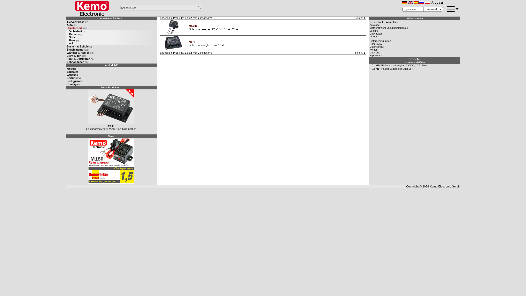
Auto (72, 25)
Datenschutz (377, 46)
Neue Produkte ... (111, 87)
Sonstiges (73, 84)
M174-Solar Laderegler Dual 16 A (394, 68)
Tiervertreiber (77, 21)
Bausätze (72, 71)
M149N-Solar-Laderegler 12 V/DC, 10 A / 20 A (401, 65)
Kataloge (375, 25)
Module (71, 68)
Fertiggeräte (74, 81)
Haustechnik (77, 28)
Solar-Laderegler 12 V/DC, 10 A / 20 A (213, 29)
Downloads (376, 33)
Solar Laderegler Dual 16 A (206, 45)
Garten (75, 34)
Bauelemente (78, 49)
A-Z (71, 43)
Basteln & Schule (79, 46)
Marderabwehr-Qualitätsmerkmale (389, 28)
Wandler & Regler (80, 52)
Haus (74, 40)
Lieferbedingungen (380, 41)
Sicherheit (77, 31)
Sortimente (74, 78)
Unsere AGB (376, 44)
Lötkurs (374, 30)
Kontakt (374, 49)
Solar (74, 37)
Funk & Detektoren (80, 58)
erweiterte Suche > (111, 18)
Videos (373, 36)
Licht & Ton (76, 55)
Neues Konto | (384, 22)
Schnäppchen (77, 62)
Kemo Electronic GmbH (445, 186)
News (111, 136)
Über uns (375, 52)
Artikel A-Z (111, 65)
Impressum (376, 55)
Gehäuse (72, 74)
